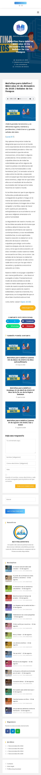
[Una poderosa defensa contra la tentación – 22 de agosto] (8, 710)
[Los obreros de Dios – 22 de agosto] (8, 645)
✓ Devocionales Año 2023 (15, 749)
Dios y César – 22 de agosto (22, 635)
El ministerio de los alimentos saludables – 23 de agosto (22, 588)
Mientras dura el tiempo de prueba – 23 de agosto (22, 597)
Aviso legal (10, 766)
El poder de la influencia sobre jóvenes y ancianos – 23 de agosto (23, 578)
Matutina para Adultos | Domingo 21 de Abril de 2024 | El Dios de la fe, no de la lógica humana (20, 391)
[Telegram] (12, 731)
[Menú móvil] (38, 12)
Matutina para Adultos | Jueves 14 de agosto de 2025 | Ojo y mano (20, 423)
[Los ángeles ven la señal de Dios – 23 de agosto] (8, 607)
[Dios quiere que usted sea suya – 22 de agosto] (8, 692)
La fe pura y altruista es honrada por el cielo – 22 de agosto (24, 672)
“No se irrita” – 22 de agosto (22, 653)
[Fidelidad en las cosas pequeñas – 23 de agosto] (8, 617)
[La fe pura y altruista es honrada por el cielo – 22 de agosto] (8, 673)
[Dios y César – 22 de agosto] (8, 635)
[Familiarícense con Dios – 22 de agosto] (8, 701)
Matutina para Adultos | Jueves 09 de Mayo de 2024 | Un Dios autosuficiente (20, 360)
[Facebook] (7, 731)
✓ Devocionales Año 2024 (15, 751)
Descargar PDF (27, 308)
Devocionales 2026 (20, 3)
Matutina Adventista (20, 36)
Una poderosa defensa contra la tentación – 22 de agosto (24, 710)
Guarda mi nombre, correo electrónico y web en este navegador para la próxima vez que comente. (20, 479)
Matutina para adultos (21, 62)
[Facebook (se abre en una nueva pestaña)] (19, 5)
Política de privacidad (14, 769)
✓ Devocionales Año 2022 (15, 746)
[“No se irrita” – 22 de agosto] (8, 654)
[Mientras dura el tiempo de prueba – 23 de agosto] (8, 598)
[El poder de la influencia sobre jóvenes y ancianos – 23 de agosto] (8, 578)
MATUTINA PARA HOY (15, 511)
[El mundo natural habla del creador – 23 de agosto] (8, 568)
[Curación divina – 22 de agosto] (8, 682)
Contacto (10, 764)
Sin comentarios (21, 64)
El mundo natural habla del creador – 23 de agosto (22, 568)
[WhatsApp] (17, 731)
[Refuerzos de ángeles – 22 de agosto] (8, 663)
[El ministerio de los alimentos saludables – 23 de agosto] (8, 588)
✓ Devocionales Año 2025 (15, 754)
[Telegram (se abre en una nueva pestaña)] (22, 5)
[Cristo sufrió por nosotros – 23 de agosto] (8, 626)
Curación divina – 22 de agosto (23, 681)
